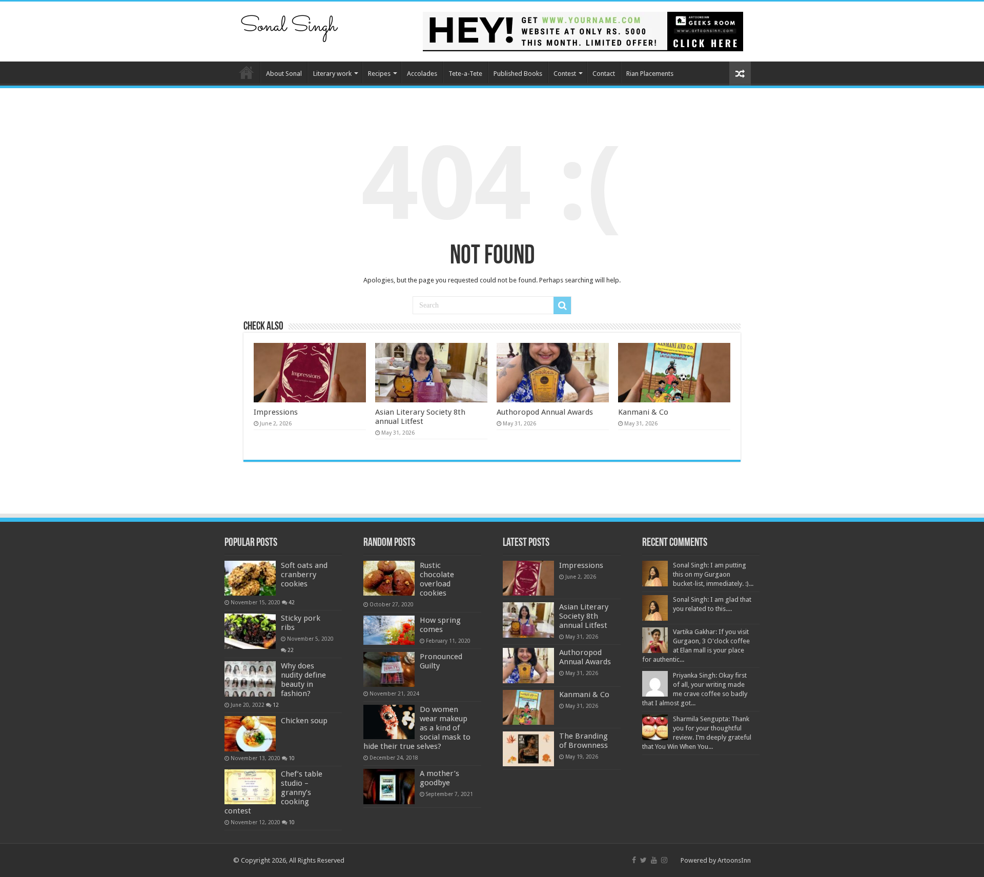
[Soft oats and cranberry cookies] (250, 578)
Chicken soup (304, 720)
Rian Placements (649, 73)
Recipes (379, 73)
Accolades (422, 73)
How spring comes (440, 625)
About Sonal (284, 73)
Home (246, 72)
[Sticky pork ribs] (250, 631)
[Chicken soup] (250, 733)
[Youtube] (654, 860)
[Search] (562, 305)
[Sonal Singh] (289, 25)
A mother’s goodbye (439, 778)
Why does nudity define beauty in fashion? (303, 679)
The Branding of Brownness (583, 740)
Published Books (518, 73)
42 (292, 602)
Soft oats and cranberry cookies (304, 574)
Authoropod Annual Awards (545, 412)
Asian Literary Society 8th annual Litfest (420, 416)
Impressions (276, 412)
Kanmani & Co (643, 412)
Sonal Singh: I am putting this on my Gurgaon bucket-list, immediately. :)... (713, 574)
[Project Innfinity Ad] (583, 31)
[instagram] (664, 860)
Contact (603, 73)
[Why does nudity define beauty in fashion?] (250, 678)
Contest (565, 73)
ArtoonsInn (734, 860)
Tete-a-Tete (465, 73)
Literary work (332, 73)
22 (291, 650)
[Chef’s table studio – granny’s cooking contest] (250, 786)
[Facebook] (634, 860)
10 (292, 758)
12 (276, 705)
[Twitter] (643, 860)
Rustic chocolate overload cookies (437, 579)
